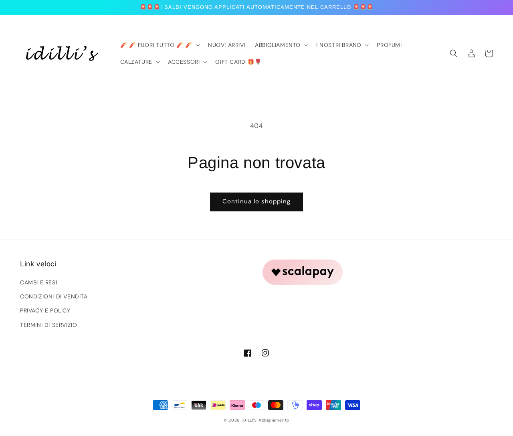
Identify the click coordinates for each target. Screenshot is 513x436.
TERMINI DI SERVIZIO (48, 325)
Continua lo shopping (256, 201)
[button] (454, 53)
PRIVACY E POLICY (45, 310)
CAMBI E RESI (38, 282)
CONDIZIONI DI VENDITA (54, 296)
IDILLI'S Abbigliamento (265, 420)
